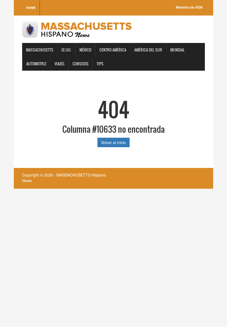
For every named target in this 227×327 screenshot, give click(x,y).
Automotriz (36, 64)
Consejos (81, 64)
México (85, 50)
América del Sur (148, 50)
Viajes (60, 64)
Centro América (112, 50)
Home (30, 8)
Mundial (177, 50)
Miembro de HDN (189, 7)
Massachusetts (39, 50)
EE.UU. (66, 50)
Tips (100, 64)
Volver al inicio (113, 142)
